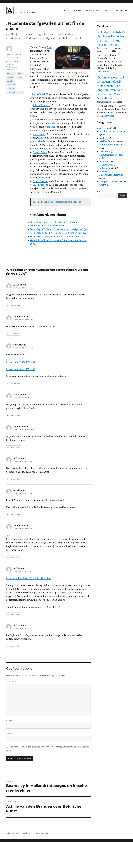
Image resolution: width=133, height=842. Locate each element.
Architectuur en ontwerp (112, 131)
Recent (66, 10)
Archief (77, 10)
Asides (102, 138)
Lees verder (103, 71)
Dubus (19, 77)
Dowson (10, 77)
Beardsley (11, 73)
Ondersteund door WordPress (35, 833)
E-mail (10, 733)
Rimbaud (11, 85)
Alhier (42, 177)
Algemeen (104, 128)
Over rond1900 (92, 10)
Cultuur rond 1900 (13, 833)
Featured (104, 151)
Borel (20, 73)
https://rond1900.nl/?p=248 (20, 369)
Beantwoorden (13, 306)
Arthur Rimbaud (42, 192)
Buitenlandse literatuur (111, 144)
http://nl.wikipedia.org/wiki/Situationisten (28, 578)
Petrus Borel (38, 94)
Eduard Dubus (40, 152)
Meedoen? (121, 10)
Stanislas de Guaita (15, 92)
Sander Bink (16, 54)
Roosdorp (11, 88)
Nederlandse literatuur (111, 175)
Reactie (11, 682)
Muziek (103, 171)
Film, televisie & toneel (111, 154)
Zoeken (100, 191)
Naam (10, 721)
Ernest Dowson (40, 181)
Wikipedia (50, 127)
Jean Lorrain (39, 134)
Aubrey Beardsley (41, 105)
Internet (103, 161)
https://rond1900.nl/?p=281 (20, 362)
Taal (101, 184)
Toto (49, 47)
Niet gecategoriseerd (110, 181)
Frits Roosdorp (40, 184)
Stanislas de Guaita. (43, 141)
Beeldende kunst (108, 141)
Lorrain (10, 81)
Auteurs (108, 10)
